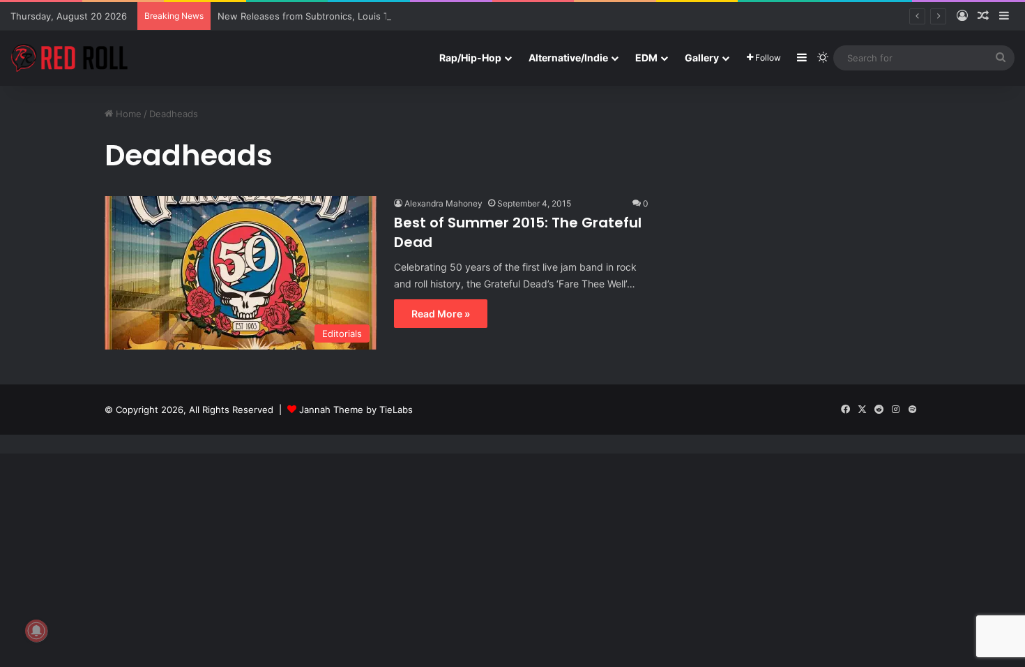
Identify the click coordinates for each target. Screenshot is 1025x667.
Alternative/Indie (568, 57)
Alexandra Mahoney (443, 203)
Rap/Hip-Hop (470, 57)
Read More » (440, 314)
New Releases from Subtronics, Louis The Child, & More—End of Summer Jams (390, 16)
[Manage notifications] (36, 631)
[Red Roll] (69, 58)
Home (127, 113)
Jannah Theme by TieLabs (356, 409)
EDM (646, 57)
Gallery (702, 57)
